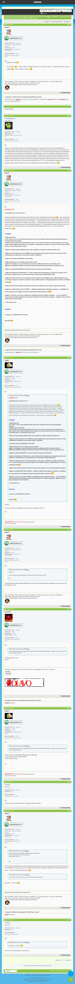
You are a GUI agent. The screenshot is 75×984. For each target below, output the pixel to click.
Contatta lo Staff (53, 970)
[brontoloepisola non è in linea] (9, 125)
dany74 (7, 99)
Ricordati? (44, 13)
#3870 (68, 919)
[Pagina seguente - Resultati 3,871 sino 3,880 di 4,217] (64, 10)
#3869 (68, 810)
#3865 (68, 529)
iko (40, 99)
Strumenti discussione (56, 21)
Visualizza (66, 21)
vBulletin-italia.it (43, 981)
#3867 (68, 708)
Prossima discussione (45, 965)
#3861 (68, 24)
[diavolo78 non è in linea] (9, 618)
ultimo (67, 10)
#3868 (68, 781)
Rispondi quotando (66, 92)
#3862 (68, 115)
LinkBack (46, 21)
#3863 (68, 170)
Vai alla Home (61, 970)
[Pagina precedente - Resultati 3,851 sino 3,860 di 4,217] (61, 10)
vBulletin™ (37, 977)
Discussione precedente (31, 965)
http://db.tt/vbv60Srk (49, 669)
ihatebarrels (29, 99)
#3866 (68, 609)
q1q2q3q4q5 (11, 101)
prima (58, 10)
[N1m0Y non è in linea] (9, 32)
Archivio (68, 970)
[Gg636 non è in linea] (9, 365)
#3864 (68, 357)
